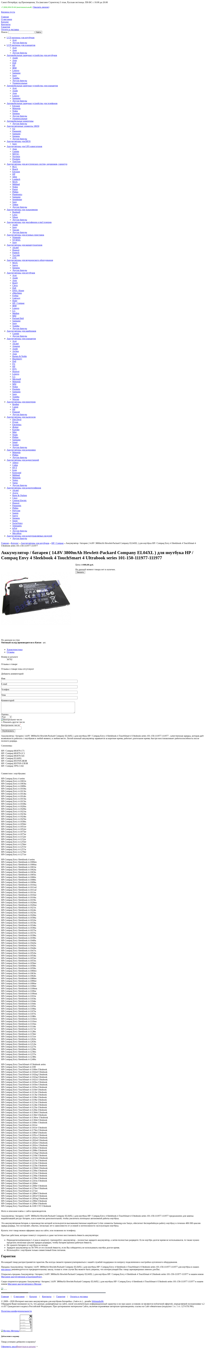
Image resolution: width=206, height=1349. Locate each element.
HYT (14, 467)
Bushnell (16, 212)
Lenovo (15, 70)
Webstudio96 (97, 1301)
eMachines (17, 293)
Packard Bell (18, 318)
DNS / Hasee (18, 290)
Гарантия (5, 27)
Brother (15, 404)
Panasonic (16, 131)
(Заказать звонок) (41, 7)
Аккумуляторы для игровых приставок (25, 235)
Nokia (15, 111)
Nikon (15, 217)
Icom (14, 470)
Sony (14, 75)
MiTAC (15, 154)
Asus (14, 50)
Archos (15, 351)
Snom (15, 521)
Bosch (15, 169)
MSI (14, 316)
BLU (14, 166)
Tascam (15, 230)
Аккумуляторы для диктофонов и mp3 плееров (29, 222)
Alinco (15, 462)
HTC (14, 369)
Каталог (5, 22)
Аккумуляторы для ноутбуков (21, 273)
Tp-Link (16, 255)
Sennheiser (17, 199)
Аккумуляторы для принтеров (21, 402)
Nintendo (16, 237)
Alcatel (15, 247)
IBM (14, 68)
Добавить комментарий (12, 674)
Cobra (15, 465)
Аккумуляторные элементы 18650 (23, 126)
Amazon (16, 346)
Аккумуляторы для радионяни (21, 450)
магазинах (6, 1269)
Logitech (16, 179)
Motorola (16, 108)
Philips (15, 192)
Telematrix (17, 526)
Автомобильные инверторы (20, 121)
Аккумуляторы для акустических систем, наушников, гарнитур (37, 164)
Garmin (15, 151)
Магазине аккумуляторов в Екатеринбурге (21, 1277)
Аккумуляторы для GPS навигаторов (24, 146)
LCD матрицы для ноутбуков (20, 37)
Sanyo (15, 265)
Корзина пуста (8, 12)
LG (13, 311)
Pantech (15, 252)
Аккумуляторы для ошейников (21, 331)
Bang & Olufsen (19, 495)
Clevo (15, 285)
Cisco (14, 498)
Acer (14, 40)
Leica (14, 214)
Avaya (15, 493)
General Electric (19, 500)
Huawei (15, 250)
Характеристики (15, 649)
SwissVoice (17, 523)
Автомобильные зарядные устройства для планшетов (32, 85)
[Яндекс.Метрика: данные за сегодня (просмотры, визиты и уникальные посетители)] (10, 1331)
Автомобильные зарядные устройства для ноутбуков (32, 55)
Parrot (15, 189)
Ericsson (16, 106)
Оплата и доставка (10, 29)
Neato (15, 435)
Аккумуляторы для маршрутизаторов (24, 245)
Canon (15, 407)
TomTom (16, 161)
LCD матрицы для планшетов (21, 45)
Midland (16, 184)
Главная (5, 17)
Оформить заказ (8, 1346)
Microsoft (16, 379)
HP (13, 65)
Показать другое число (14, 722)
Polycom (16, 510)
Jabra (14, 177)
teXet (14, 528)
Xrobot (15, 445)
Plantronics (17, 194)
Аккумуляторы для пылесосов (21, 417)
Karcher (15, 429)
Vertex (15, 480)
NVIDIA (16, 240)
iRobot (15, 427)
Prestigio (16, 159)
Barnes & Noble (19, 356)
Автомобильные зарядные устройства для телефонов (32, 103)
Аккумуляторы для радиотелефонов (24, 488)
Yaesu (15, 483)
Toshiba (15, 78)
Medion (15, 313)
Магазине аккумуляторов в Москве (24, 1284)
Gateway (16, 298)
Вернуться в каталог (26, 1346)
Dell (14, 63)
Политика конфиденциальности (16, 1311)
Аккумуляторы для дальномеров (22, 209)
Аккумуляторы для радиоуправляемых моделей (29, 536)
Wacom (15, 399)
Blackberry (17, 359)
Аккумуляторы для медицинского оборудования (30, 260)
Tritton (15, 204)
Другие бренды (19, 42)
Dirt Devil (16, 419)
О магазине (6, 19)
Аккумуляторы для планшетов (21, 338)
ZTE (14, 257)
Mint (14, 432)
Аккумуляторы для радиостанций (23, 460)
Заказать (80, 572)
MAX (15, 182)
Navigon (16, 156)
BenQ (15, 283)
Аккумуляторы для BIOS (19, 141)
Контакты (6, 24)
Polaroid (16, 412)
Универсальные (19, 83)
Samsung (16, 73)
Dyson (15, 422)
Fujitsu (15, 295)
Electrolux (16, 424)
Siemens (16, 113)
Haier (14, 300)
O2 (13, 128)
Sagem (15, 513)
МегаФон (16, 533)
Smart (15, 442)
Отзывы (10, 652)
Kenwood (16, 472)
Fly (13, 364)
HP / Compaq (18, 303)
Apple (15, 58)
